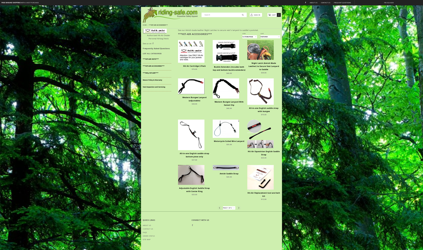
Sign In (256, 15)
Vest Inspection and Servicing (154, 87)
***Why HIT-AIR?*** (150, 73)
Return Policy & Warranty (152, 80)
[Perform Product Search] (243, 15)
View (244, 33)
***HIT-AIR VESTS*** (151, 59)
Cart (275, 15)
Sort (262, 33)
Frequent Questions (342, 3)
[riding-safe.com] (170, 15)
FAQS (145, 232)
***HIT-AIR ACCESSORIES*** (153, 66)
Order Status (149, 236)
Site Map (146, 239)
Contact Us (325, 3)
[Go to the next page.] (239, 208)
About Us (313, 3)
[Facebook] (305, 2)
